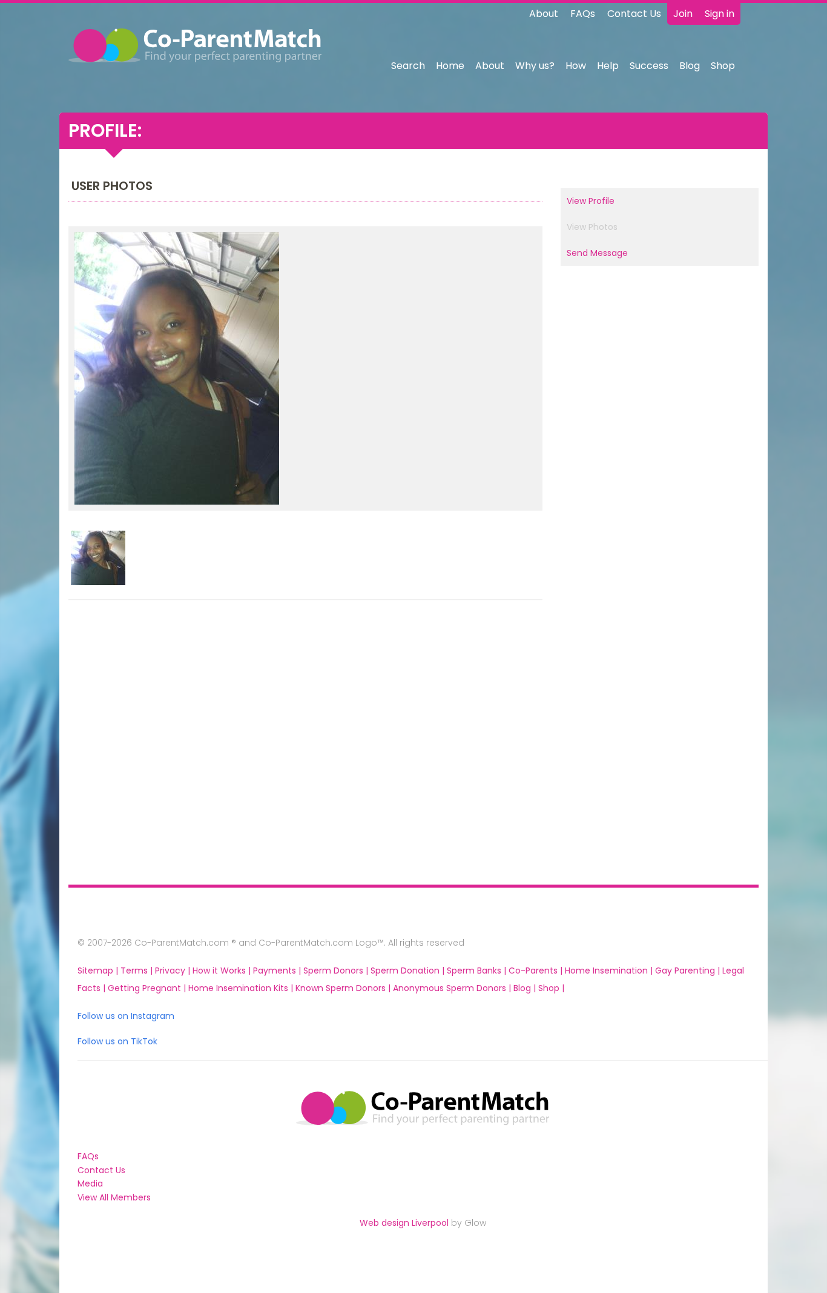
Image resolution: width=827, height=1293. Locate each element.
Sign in (719, 14)
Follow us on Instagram (125, 1016)
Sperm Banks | (478, 970)
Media (90, 1183)
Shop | (551, 988)
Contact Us (634, 14)
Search (408, 66)
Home (450, 66)
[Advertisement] (147, 745)
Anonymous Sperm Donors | (453, 988)
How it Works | (223, 970)
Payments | (278, 970)
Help (608, 66)
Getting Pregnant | (148, 988)
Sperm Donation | (409, 970)
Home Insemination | (610, 970)
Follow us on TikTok (117, 1041)
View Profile (590, 201)
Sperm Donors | (337, 970)
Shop (723, 66)
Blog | (525, 988)
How (575, 66)
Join (683, 14)
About (543, 14)
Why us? (535, 66)
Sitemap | (98, 970)
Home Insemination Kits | (241, 988)
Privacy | (174, 970)
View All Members (114, 1197)
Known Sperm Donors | (344, 988)
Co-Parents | (537, 970)
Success (649, 66)
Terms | (137, 970)
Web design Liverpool (404, 1223)
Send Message (597, 253)
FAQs (582, 14)
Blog (689, 66)
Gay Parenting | (688, 970)
